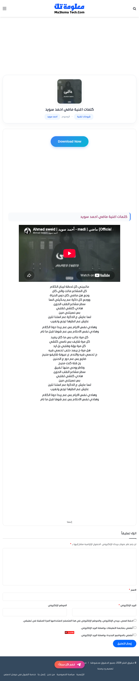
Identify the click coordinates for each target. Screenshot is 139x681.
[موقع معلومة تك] (69, 8)
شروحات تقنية (83, 117)
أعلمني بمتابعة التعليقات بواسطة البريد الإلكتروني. (107, 628)
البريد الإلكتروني (127, 605)
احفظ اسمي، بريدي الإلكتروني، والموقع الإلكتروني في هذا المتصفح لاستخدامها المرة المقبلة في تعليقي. (78, 621)
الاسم (132, 590)
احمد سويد (52, 117)
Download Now (69, 141)
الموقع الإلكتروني (57, 605)
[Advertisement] (69, 45)
